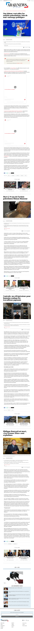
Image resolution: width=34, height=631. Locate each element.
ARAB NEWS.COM (5, 0)
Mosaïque (13, 625)
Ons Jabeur (22, 175)
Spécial (14, 280)
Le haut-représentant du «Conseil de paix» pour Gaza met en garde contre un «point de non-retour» (19, 598)
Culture (2, 628)
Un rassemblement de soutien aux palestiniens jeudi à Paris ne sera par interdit (10, 189)
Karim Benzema (6, 53)
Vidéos (12, 627)
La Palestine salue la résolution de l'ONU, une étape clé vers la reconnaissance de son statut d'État (24, 287)
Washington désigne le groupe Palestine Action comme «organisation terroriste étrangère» (19, 595)
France (2, 624)
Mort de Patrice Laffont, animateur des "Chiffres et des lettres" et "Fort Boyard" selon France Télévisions (24, 557)
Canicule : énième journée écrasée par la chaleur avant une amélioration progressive (24, 423)
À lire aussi (17, 179)
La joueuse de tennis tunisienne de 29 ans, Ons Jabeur (13, 111)
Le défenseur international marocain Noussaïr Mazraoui (13, 71)
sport (25, 175)
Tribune (13, 624)
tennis (8, 175)
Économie (2, 627)
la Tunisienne (6, 156)
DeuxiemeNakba (13, 175)
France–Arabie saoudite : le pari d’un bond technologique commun (19, 601)
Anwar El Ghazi (13, 68)
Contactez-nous (24, 623)
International (3, 625)
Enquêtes (13, 623)
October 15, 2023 (19, 63)
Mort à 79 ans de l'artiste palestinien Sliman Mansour (15, 198)
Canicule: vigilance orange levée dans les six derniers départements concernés (10, 423)
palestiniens (18, 175)
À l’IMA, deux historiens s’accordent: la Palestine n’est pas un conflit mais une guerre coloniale (10, 287)
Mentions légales (24, 625)
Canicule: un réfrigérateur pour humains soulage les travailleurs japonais (17, 298)
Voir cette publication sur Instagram (10, 89)
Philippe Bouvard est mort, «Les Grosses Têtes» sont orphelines (15, 433)
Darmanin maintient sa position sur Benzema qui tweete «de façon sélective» (24, 189)
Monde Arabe (2, 623)
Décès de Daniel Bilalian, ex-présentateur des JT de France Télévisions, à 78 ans (10, 557)
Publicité (23, 624)
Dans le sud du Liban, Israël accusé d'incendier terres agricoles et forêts (19, 592)
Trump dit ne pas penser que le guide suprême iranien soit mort (18, 605)
